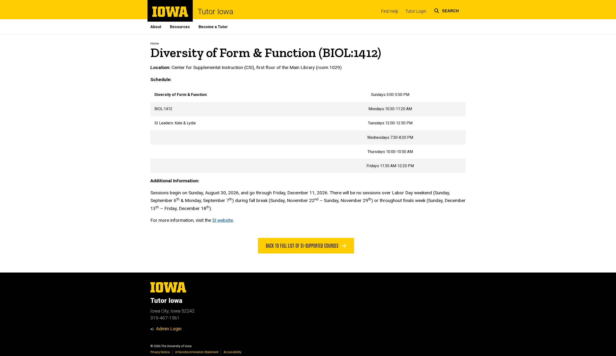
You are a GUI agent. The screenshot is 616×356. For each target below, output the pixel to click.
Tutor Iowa (215, 11)
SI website (222, 220)
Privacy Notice (160, 352)
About (155, 27)
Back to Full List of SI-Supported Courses (303, 245)
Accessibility (232, 352)
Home (154, 43)
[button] (446, 10)
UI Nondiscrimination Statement (196, 352)
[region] (308, 130)
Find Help (389, 11)
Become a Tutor (213, 27)
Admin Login (168, 328)
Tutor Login (415, 11)
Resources (180, 27)
